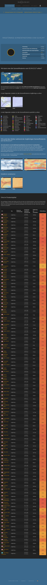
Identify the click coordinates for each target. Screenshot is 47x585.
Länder (19, 9)
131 (42, 52)
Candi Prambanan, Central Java (4, 311)
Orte (34, 9)
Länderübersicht (26, 5)
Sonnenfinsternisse (10, 5)
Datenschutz (31, 580)
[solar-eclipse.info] (23, 2)
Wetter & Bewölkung (27, 9)
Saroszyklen (18, 5)
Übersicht (14, 9)
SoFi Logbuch (34, 5)
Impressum (23, 580)
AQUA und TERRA (28, 154)
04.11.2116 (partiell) (14, 12)
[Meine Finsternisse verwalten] (40, 5)
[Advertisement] (23, 23)
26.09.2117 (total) (32, 12)
